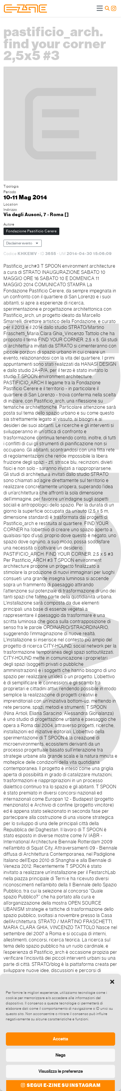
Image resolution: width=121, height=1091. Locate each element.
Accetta (60, 1039)
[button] (112, 981)
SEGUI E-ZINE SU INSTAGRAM (63, 1085)
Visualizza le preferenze (60, 1071)
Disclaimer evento (19, 243)
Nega (60, 1055)
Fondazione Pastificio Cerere (31, 231)
